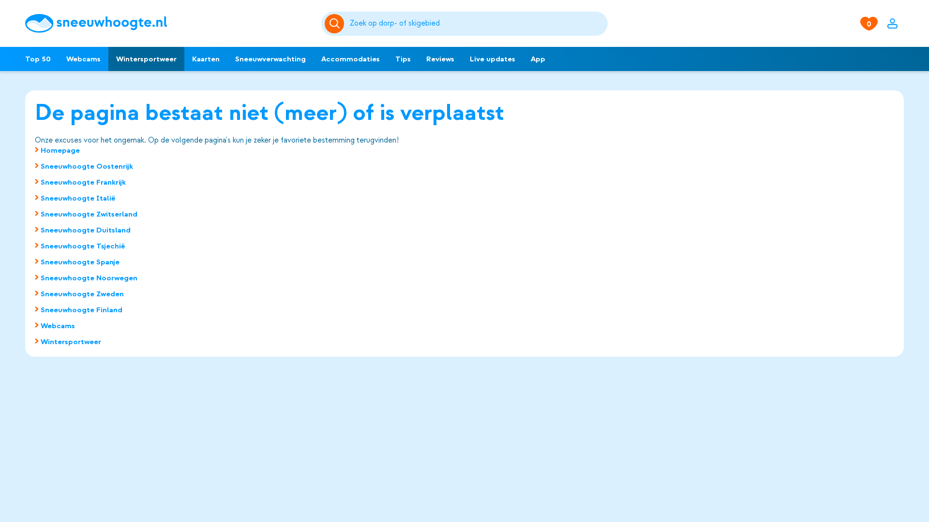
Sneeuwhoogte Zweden (82, 294)
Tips (403, 59)
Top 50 (38, 59)
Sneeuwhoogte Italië (78, 198)
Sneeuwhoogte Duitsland (86, 230)
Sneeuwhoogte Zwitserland (89, 214)
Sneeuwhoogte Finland (81, 310)
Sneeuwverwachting (270, 59)
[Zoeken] (477, 23)
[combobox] (477, 23)
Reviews (440, 59)
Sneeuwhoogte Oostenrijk (87, 166)
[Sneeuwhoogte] (168, 23)
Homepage (60, 150)
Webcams (83, 59)
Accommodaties (350, 59)
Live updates (492, 59)
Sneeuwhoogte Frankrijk (83, 182)
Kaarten (206, 59)
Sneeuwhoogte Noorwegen (89, 278)
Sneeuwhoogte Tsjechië (83, 246)
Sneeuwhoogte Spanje (80, 262)
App (538, 59)
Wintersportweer (146, 59)
